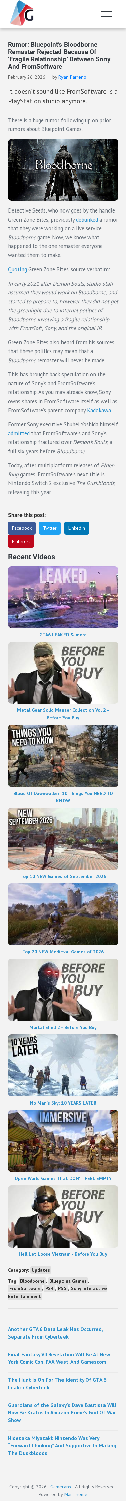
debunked (87, 219)
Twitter (50, 528)
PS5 (62, 1288)
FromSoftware (25, 1288)
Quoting (17, 269)
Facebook (22, 528)
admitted (19, 433)
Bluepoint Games (68, 1281)
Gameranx (60, 1487)
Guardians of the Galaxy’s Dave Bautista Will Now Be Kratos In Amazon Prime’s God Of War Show (62, 1412)
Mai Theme (75, 1494)
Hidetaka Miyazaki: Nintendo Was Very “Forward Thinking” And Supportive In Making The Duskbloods (62, 1445)
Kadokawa (99, 410)
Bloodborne (32, 1281)
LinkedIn (76, 528)
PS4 (49, 1288)
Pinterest (21, 541)
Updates (41, 1270)
